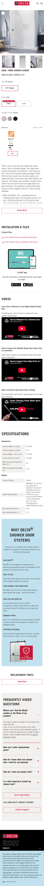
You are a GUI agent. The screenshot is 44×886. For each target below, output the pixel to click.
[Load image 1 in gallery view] (8, 62)
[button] (9, 881)
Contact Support (22, 810)
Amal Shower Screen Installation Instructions (21, 242)
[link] (12, 153)
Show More (22, 210)
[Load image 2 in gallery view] (22, 62)
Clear (9, 104)
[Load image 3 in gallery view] (37, 62)
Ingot (24, 104)
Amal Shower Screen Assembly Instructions (20, 237)
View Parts (22, 682)
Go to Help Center (22, 795)
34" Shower (9, 88)
